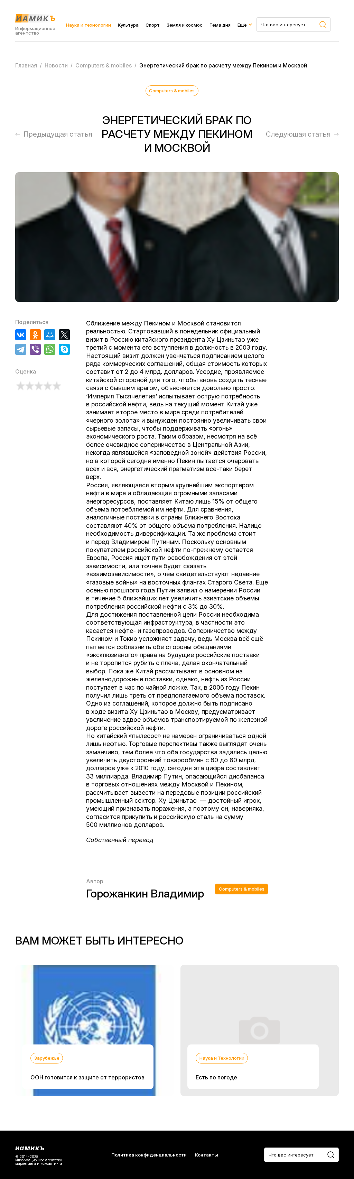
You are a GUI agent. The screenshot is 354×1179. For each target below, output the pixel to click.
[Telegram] (20, 349)
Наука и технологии (88, 25)
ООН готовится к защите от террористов (87, 1077)
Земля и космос (185, 25)
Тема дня (220, 25)
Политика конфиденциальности (149, 1155)
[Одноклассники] (35, 334)
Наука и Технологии (221, 1058)
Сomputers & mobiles (172, 90)
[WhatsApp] (49, 349)
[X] (64, 334)
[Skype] (64, 349)
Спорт (153, 25)
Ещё (242, 25)
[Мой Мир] (49, 334)
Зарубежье (46, 1058)
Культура (128, 25)
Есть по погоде (216, 1077)
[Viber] (35, 349)
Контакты (206, 1155)
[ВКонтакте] (20, 334)
